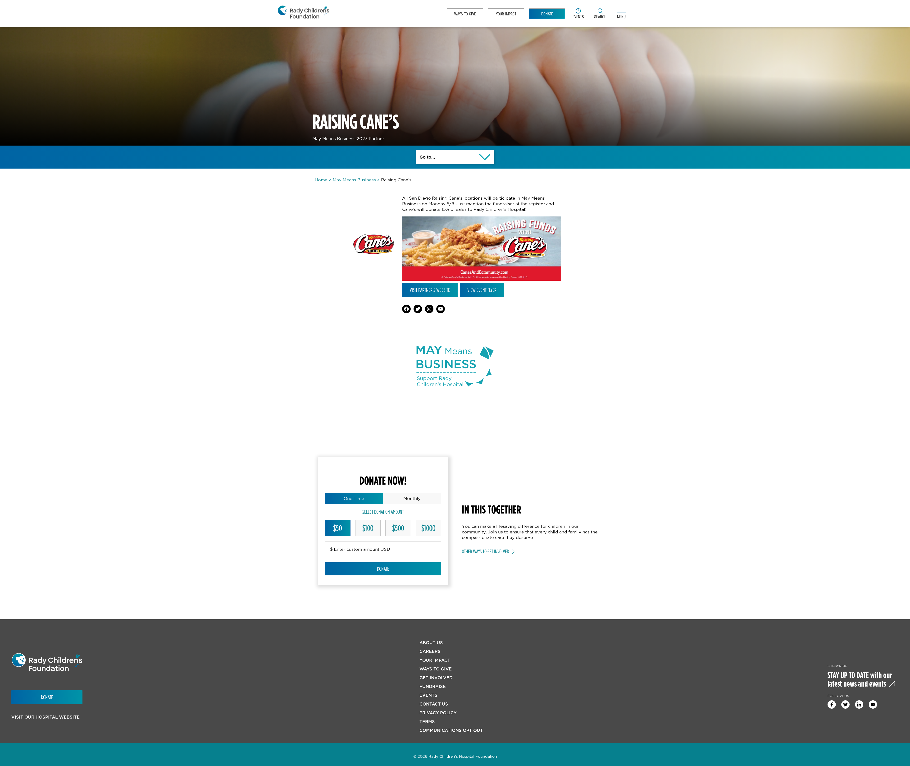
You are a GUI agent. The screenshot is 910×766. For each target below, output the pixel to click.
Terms (427, 721)
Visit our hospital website (45, 717)
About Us (431, 642)
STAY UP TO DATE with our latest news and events (860, 679)
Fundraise (432, 686)
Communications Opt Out (451, 730)
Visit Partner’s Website (430, 290)
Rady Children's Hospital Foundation (303, 13)
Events (428, 695)
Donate (383, 568)
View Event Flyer (481, 290)
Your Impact (434, 660)
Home (321, 179)
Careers (430, 651)
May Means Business (354, 179)
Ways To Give (435, 668)
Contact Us (433, 704)
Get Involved (436, 677)
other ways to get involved (485, 551)
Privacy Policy (438, 712)
